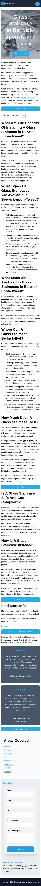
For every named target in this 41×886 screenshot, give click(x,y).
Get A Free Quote (20, 729)
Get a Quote (19, 53)
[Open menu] (37, 4)
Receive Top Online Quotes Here (20, 632)
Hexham (7, 768)
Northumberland (10, 761)
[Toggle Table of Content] (22, 116)
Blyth (6, 757)
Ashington (8, 750)
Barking (4, 626)
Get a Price (21, 487)
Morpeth (7, 747)
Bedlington (8, 754)
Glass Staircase (28, 97)
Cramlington (8, 764)
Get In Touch (20, 109)
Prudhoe (7, 771)
